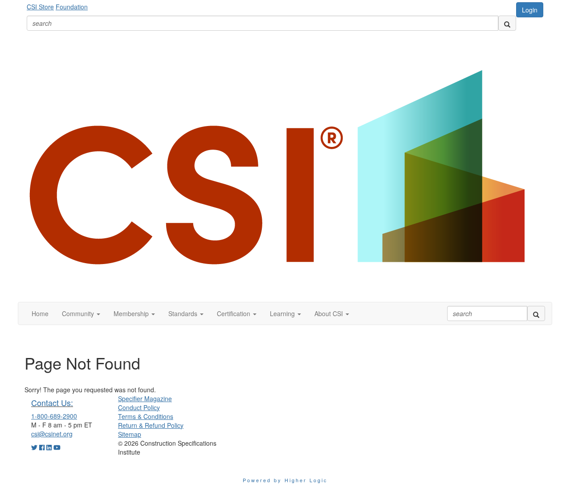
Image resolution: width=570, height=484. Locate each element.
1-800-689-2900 (54, 415)
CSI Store (40, 6)
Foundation (72, 6)
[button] (81, 313)
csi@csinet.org (52, 433)
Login (529, 9)
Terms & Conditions (145, 416)
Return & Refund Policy (150, 425)
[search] (507, 23)
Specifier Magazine (145, 398)
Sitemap (129, 434)
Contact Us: (52, 402)
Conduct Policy (139, 407)
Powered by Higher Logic (285, 480)
